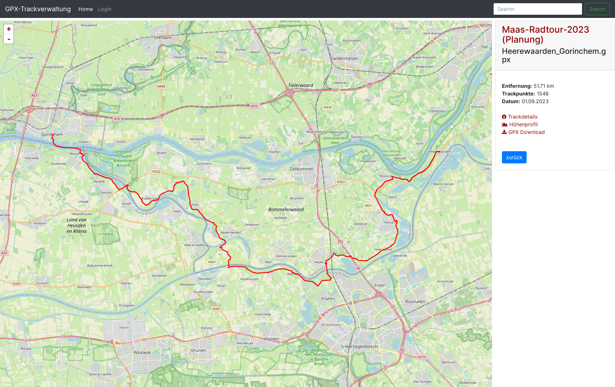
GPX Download (526, 132)
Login (104, 9)
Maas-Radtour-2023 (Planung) (545, 34)
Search (597, 9)
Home (86, 8)
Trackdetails (521, 116)
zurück (514, 157)
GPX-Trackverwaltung (38, 9)
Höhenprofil (523, 124)
